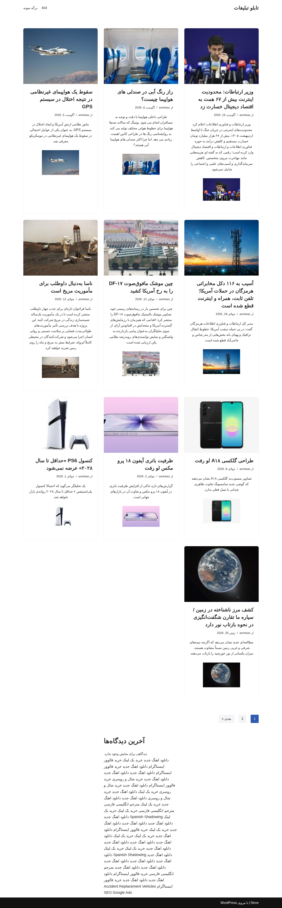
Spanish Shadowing (146, 817)
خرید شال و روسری (127, 779)
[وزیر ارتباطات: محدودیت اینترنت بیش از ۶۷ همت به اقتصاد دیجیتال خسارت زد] (221, 56)
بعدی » (226, 719)
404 (44, 8)
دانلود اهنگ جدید (156, 760)
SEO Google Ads (118, 892)
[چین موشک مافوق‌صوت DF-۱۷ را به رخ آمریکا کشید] (141, 248)
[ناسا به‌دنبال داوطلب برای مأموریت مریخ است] (60, 248)
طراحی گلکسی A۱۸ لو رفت (224, 460)
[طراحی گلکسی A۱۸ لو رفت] (221, 425)
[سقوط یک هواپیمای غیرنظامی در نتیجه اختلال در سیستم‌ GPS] (60, 56)
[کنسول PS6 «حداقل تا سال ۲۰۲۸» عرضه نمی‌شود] (60, 425)
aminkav (244, 115)
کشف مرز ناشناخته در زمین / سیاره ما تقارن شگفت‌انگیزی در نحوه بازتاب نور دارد (223, 617)
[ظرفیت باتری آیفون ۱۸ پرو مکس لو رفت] (141, 425)
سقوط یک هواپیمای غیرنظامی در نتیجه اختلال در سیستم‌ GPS (61, 99)
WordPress (228, 902)
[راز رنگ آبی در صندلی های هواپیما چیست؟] (141, 56)
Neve (255, 902)
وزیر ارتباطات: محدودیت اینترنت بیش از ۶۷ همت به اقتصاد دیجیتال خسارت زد (226, 99)
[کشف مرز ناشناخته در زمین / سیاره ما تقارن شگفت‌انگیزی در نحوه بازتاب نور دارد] (221, 574)
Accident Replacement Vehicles (130, 886)
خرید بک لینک (133, 760)
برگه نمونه (30, 8)
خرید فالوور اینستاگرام (130, 830)
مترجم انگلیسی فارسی (122, 804)
